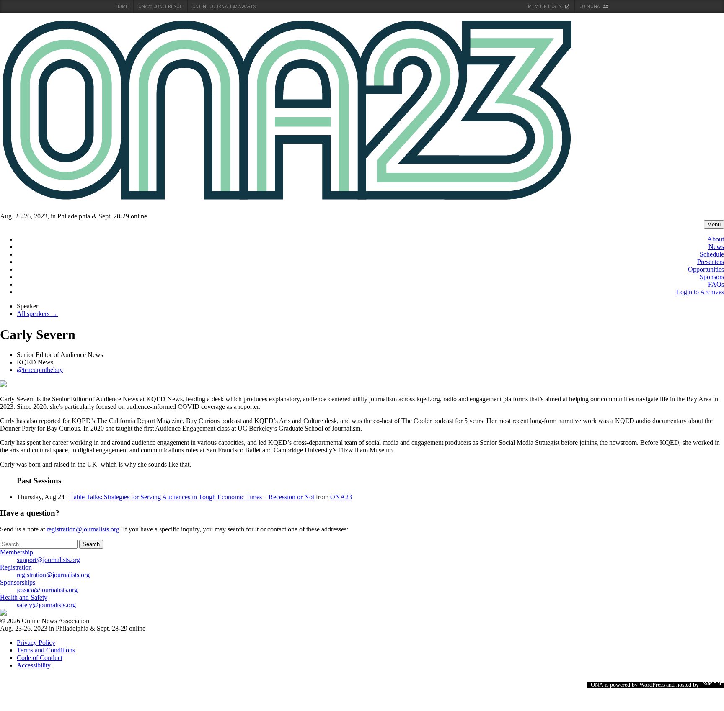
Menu (714, 224)
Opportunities (706, 269)
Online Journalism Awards (224, 6)
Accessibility (34, 665)
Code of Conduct (39, 657)
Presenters (710, 261)
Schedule (712, 254)
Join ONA (590, 6)
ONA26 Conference (160, 6)
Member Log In (545, 6)
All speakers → (37, 313)
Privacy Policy (36, 642)
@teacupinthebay (40, 369)
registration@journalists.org (83, 529)
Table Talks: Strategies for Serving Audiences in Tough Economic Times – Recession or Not (192, 497)
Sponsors (712, 276)
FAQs (716, 284)
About (715, 239)
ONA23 (341, 497)
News (716, 246)
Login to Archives (700, 291)
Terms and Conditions (46, 650)
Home (122, 6)
